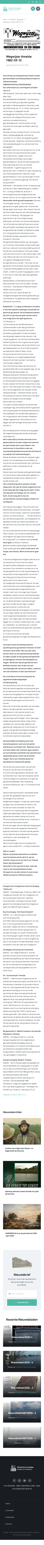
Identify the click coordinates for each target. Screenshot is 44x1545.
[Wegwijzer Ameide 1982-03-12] (22, 29)
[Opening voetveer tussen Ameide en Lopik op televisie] (22, 1162)
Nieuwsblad (32, 1342)
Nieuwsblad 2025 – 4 (22, 1362)
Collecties (19, 1342)
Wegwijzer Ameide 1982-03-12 (14, 1095)
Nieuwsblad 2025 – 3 (22, 1387)
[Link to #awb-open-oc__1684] (38, 9)
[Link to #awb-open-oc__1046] (33, 9)
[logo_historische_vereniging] (12, 7)
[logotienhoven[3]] (22, 1465)
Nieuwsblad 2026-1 (22, 1337)
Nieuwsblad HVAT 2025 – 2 (22, 1413)
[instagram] (32, 2)
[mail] (40, 2)
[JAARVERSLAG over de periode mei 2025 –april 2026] (22, 1205)
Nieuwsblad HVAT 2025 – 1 (22, 1438)
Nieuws (25, 1342)
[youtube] (36, 2)
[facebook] (29, 2)
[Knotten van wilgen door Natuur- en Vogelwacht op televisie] (22, 1119)
